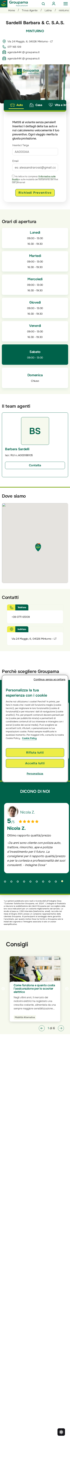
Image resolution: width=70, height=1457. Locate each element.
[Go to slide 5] (31, 882)
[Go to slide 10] (63, 882)
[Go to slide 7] (44, 882)
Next (67, 989)
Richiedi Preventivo (35, 193)
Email (15, 161)
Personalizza (35, 773)
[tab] (16, 105)
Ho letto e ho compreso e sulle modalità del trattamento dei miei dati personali (35, 179)
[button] (42, 1028)
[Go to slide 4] (25, 882)
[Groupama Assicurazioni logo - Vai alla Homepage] (14, 3)
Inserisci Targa (20, 145)
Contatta (35, 465)
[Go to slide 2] (12, 882)
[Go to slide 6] (38, 882)
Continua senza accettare (49, 679)
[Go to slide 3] (19, 882)
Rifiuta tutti (35, 752)
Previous (3, 989)
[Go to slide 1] (6, 882)
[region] (35, 728)
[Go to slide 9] (57, 882)
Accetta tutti (35, 763)
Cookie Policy (29, 738)
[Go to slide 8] (51, 882)
